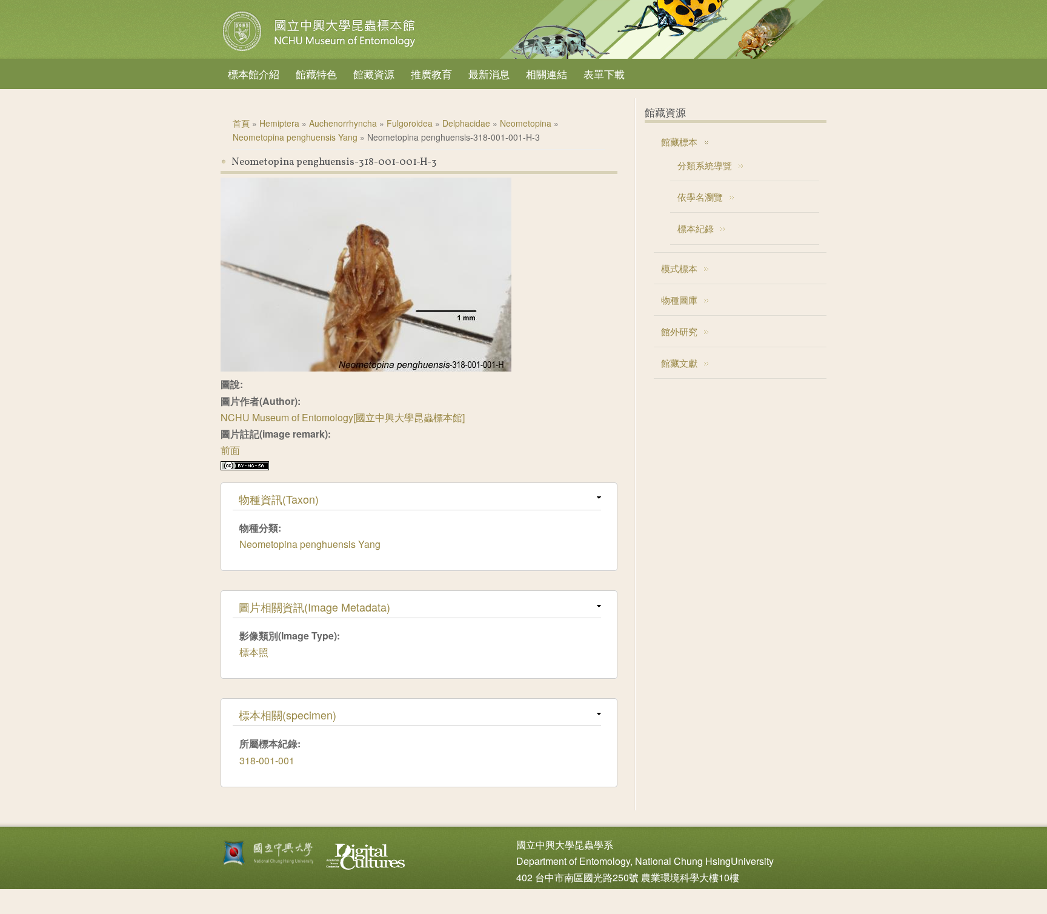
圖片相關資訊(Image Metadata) (314, 607)
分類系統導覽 (704, 165)
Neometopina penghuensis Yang (295, 137)
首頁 (241, 123)
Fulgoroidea (410, 123)
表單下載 (604, 73)
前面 (230, 450)
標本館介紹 (253, 73)
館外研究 (679, 331)
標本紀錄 (695, 228)
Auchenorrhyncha (343, 123)
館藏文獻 (679, 362)
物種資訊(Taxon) (279, 499)
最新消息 (489, 73)
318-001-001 (266, 760)
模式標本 (679, 268)
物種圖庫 (679, 299)
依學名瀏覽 (700, 196)
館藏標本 (679, 141)
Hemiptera (279, 123)
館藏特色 (316, 73)
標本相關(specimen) (287, 714)
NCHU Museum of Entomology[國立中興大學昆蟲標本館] (343, 417)
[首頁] (320, 51)
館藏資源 (373, 73)
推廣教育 (431, 73)
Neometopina (525, 123)
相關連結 (546, 73)
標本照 (253, 652)
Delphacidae (466, 123)
